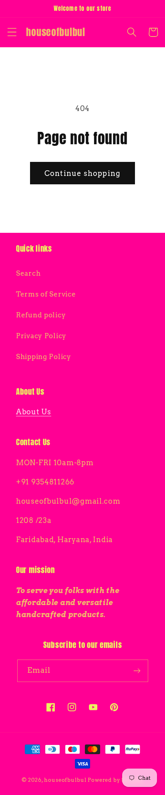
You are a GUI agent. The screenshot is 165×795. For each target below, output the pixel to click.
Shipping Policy (43, 357)
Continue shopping (82, 173)
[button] (12, 32)
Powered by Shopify (115, 780)
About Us (33, 412)
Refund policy (41, 315)
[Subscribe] (137, 671)
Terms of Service (46, 294)
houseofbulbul (65, 780)
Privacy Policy (41, 336)
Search (28, 273)
